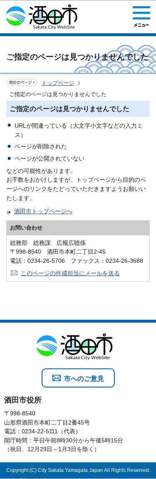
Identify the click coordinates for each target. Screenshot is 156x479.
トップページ (58, 83)
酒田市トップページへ (43, 211)
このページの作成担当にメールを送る (70, 273)
